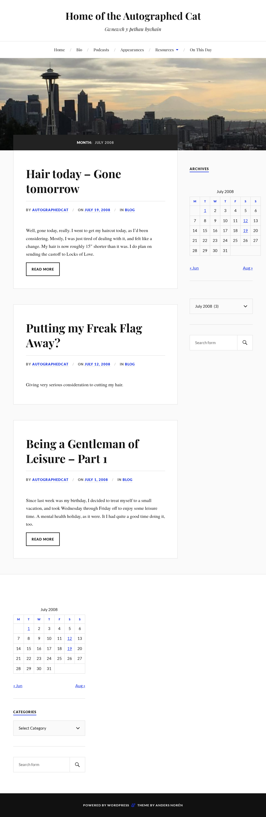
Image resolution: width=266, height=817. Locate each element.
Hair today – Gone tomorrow (73, 181)
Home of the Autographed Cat (133, 15)
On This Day (201, 49)
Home (59, 49)
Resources (164, 49)
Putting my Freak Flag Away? (84, 335)
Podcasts (101, 49)
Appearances (132, 49)
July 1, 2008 (96, 480)
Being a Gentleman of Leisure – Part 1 (82, 451)
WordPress (118, 805)
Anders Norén (169, 805)
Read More (43, 269)
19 (245, 230)
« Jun (194, 267)
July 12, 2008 (97, 364)
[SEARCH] (245, 342)
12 (245, 220)
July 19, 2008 (97, 210)
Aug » (248, 267)
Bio (79, 49)
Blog (130, 210)
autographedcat (50, 210)
